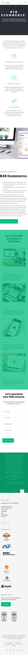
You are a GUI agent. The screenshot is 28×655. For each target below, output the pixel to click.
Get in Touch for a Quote (9, 221)
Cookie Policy (18, 642)
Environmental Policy (9, 644)
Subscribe (5, 604)
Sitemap (14, 646)
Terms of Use (19, 644)
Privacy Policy (9, 642)
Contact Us (4, 522)
